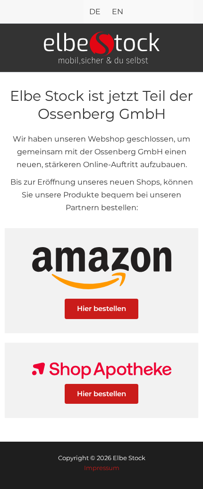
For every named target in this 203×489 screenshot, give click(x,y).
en (117, 11)
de (95, 11)
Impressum (101, 467)
